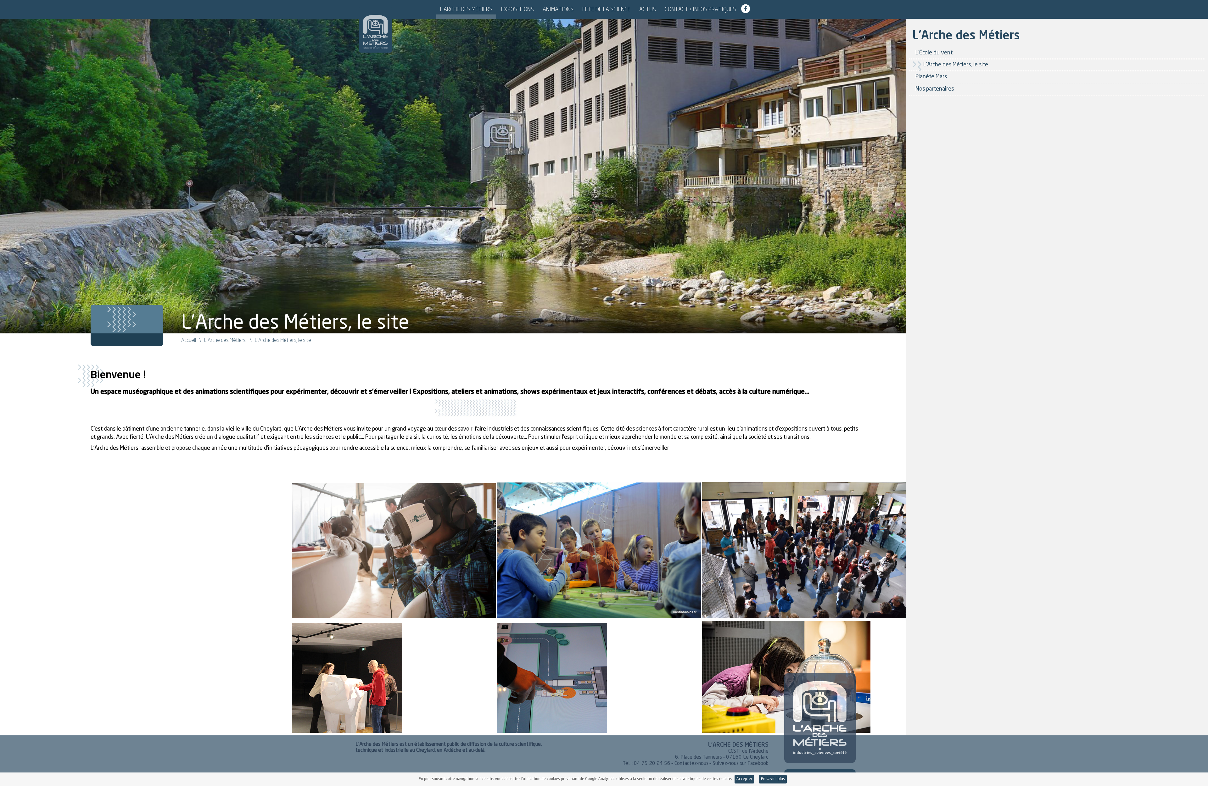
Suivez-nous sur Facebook (741, 763)
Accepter (744, 779)
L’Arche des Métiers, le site (955, 65)
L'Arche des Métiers (375, 27)
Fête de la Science (606, 9)
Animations (558, 9)
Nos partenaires (934, 89)
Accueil (188, 340)
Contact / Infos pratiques (700, 9)
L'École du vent (934, 53)
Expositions (517, 9)
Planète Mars (931, 77)
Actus (647, 9)
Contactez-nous (691, 763)
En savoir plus (773, 779)
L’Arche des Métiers (466, 9)
